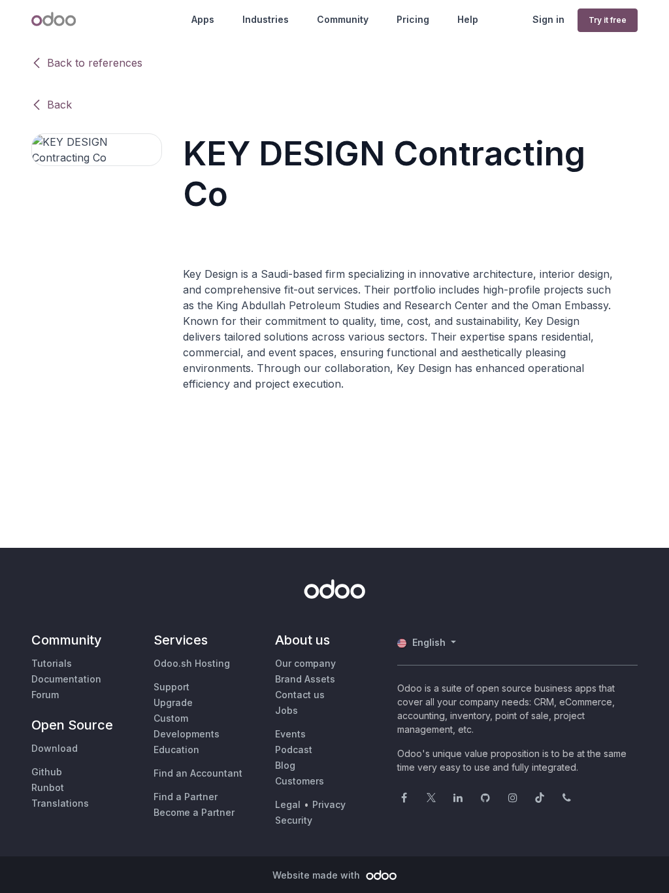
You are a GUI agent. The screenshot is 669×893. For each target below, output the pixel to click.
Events (290, 733)
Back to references (94, 62)
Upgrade (173, 702)
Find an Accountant (198, 773)
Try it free (608, 20)
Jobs (286, 710)
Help (467, 19)
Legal (288, 804)
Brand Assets (305, 678)
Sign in (548, 19)
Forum (45, 694)
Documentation (66, 678)
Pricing (413, 19)
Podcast (293, 749)
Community (342, 19)
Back (59, 104)
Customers (299, 780)
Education (176, 749)
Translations (60, 803)
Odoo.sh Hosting (192, 663)
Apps (202, 19)
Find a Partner (186, 796)
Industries (265, 19)
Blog (285, 765)
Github (46, 771)
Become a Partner (194, 812)
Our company (305, 663)
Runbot (47, 787)
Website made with (317, 875)
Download (54, 748)
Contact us (300, 694)
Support (171, 686)
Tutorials (51, 663)
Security (293, 820)
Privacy (329, 804)
